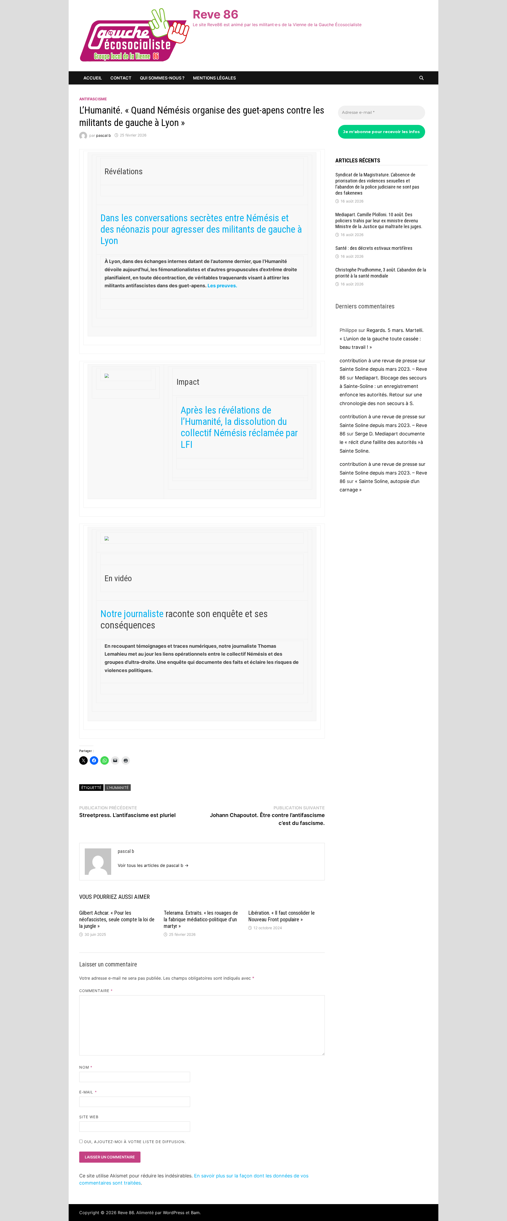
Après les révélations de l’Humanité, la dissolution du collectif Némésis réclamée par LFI (239, 427)
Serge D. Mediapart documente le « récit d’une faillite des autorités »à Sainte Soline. (382, 442)
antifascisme (93, 99)
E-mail (88, 1092)
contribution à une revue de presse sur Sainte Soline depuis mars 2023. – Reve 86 (383, 369)
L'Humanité (118, 787)
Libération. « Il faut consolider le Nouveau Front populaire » (281, 916)
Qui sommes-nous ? (162, 78)
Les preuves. (222, 285)
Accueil (92, 78)
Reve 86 (215, 14)
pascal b (103, 135)
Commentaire (96, 990)
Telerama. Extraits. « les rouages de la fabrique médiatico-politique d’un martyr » (201, 919)
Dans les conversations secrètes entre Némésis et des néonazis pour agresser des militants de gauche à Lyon (201, 229)
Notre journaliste (131, 613)
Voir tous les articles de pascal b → (153, 865)
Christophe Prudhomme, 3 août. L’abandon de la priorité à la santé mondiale (380, 273)
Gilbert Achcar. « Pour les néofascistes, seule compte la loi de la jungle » (116, 919)
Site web (88, 1117)
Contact (121, 78)
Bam (195, 1212)
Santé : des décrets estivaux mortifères (373, 248)
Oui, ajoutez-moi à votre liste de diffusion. (134, 1141)
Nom (85, 1067)
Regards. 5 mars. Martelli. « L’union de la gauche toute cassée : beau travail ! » (382, 338)
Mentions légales (214, 78)
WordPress (173, 1212)
